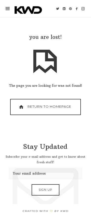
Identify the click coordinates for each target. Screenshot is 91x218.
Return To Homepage (49, 106)
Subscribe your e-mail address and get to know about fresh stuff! (45, 159)
